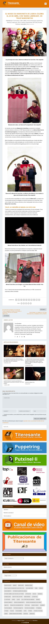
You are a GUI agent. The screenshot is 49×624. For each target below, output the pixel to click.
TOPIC (25, 610)
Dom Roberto (7, 591)
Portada (40, 22)
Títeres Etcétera (38, 610)
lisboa (13, 599)
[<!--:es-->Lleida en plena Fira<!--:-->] (35, 373)
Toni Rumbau (16, 20)
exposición (28, 593)
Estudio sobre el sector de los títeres (14, 593)
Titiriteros (17, 24)
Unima (5, 613)
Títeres (30, 610)
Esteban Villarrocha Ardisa (20, 591)
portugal (27, 605)
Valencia (26, 613)
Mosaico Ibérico (8, 602)
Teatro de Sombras (29, 608)
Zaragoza (32, 613)
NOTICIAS (35, 22)
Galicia (34, 593)
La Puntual (34, 596)
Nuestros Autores (8, 567)
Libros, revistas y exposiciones (25, 22)
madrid (38, 599)
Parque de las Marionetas (16, 605)
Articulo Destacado (31, 20)
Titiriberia (38, 608)
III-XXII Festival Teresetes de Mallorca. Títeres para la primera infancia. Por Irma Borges (14, 382)
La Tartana (7, 599)
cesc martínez (29, 588)
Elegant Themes (21, 620)
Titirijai (6, 610)
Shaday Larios (35, 605)
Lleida (18, 599)
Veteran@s (23, 24)
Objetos (6, 605)
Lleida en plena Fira (29, 382)
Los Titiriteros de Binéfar (28, 599)
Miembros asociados (8, 512)
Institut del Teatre (17, 596)
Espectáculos (39, 20)
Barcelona (20, 585)
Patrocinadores (7, 516)
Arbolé (14, 585)
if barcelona (7, 596)
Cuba (36, 588)
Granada (40, 593)
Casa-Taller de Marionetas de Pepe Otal (14, 588)
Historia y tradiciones (12, 22)
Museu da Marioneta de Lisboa (33, 602)
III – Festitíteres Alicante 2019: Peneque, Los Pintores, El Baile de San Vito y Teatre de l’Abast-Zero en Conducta (14, 360)
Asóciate (6, 509)
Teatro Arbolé (8, 608)
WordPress (35, 620)
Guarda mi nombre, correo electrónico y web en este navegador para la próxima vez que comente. (24, 415)
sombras (42, 605)
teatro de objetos (18, 608)
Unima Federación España (15, 613)
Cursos (41, 588)
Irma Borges (27, 596)
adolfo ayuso (7, 585)
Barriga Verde (28, 585)
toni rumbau (19, 610)
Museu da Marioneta (19, 602)
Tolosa (12, 610)
